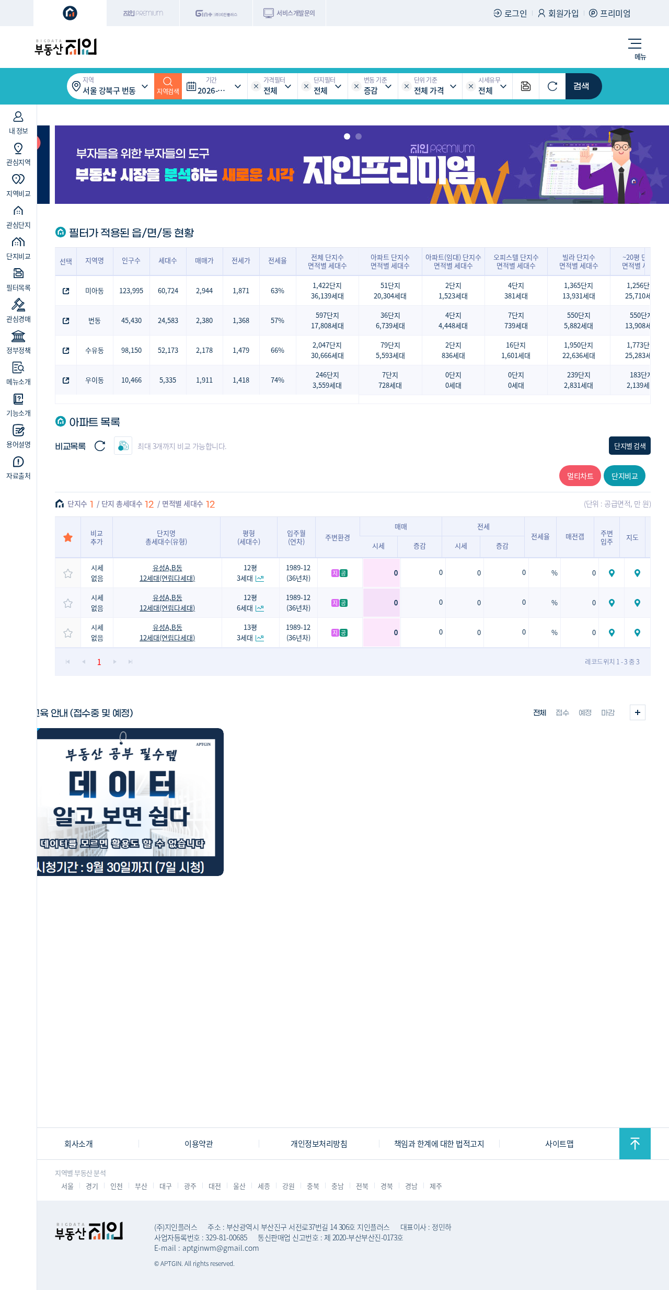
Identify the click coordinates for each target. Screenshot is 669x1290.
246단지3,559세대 (327, 380)
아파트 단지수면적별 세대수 (390, 261)
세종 (264, 1186)
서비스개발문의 (295, 12)
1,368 (241, 320)
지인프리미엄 (143, 13)
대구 (165, 1186)
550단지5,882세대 (578, 320)
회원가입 (563, 13)
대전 (215, 1186)
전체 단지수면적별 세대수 (327, 261)
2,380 (204, 320)
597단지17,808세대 (327, 320)
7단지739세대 (516, 320)
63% (277, 290)
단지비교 (625, 475)
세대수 (167, 260)
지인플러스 (216, 13)
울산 (239, 1186)
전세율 (277, 260)
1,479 (241, 350)
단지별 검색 (629, 446)
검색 (581, 86)
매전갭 (575, 536)
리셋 (256, 86)
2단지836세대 (453, 350)
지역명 (94, 260)
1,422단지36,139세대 (327, 290)
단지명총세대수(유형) (166, 537)
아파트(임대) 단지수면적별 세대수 (453, 261)
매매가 (204, 260)
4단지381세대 (516, 290)
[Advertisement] (334, 1054)
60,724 (168, 290)
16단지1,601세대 (515, 350)
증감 (419, 545)
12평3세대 (247, 572)
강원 (288, 1186)
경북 (386, 1186)
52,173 (168, 350)
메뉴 (641, 56)
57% (277, 320)
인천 (116, 1186)
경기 (92, 1186)
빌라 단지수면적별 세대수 (578, 261)
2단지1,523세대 (453, 290)
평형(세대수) (248, 537)
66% (277, 350)
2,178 (204, 350)
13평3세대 (247, 632)
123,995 (131, 290)
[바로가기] (121, 802)
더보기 (637, 712)
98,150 (131, 350)
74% (277, 380)
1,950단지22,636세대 (578, 350)
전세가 (241, 260)
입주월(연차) (296, 537)
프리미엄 (615, 13)
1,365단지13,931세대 (578, 290)
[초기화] (552, 86)
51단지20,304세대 (390, 290)
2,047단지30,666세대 (327, 350)
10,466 (131, 380)
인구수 (131, 260)
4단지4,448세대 (453, 320)
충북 (313, 1186)
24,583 (168, 320)
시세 (378, 545)
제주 (436, 1186)
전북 (362, 1186)
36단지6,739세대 (390, 320)
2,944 (204, 290)
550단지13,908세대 (641, 320)
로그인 (515, 13)
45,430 (131, 320)
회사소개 (78, 1143)
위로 (635, 1143)
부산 (141, 1186)
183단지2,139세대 (641, 380)
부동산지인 (65, 47)
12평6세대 (247, 602)
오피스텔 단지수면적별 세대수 (516, 261)
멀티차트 (580, 475)
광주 (190, 1186)
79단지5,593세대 (390, 350)
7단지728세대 (390, 380)
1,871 (241, 290)
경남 (411, 1186)
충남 (337, 1186)
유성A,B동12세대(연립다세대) (167, 572)
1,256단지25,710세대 (641, 290)
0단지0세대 (453, 380)
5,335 (167, 380)
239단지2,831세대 (578, 380)
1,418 (241, 380)
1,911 (204, 380)
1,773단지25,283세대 (641, 350)
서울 (67, 1186)
